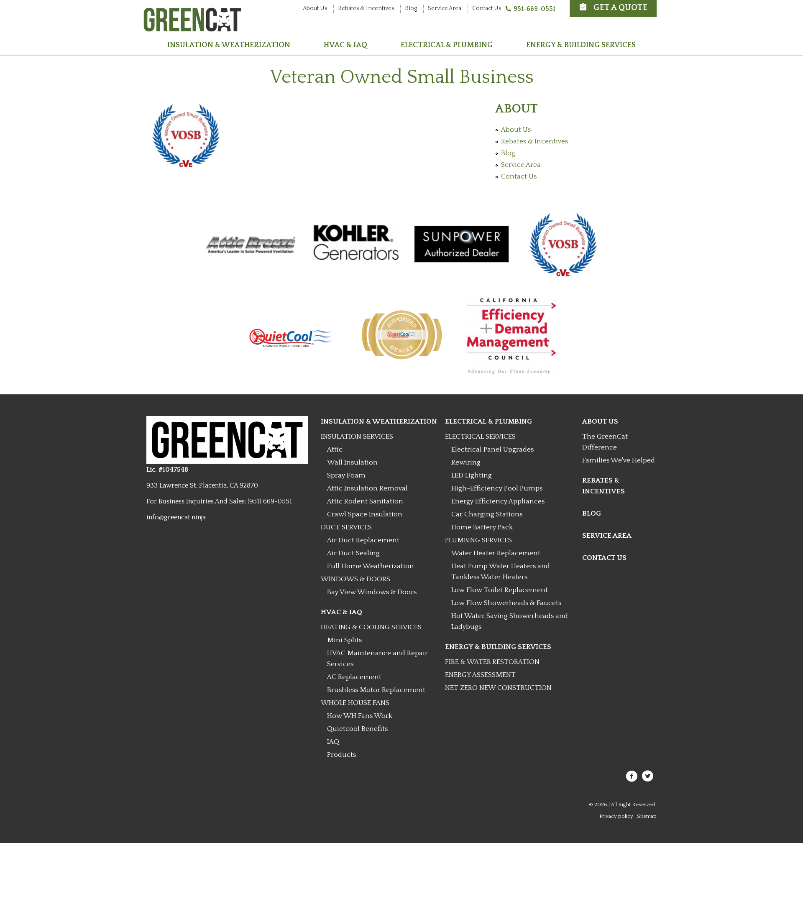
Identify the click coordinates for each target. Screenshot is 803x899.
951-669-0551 (534, 9)
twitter (648, 776)
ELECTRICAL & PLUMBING (447, 45)
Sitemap (647, 816)
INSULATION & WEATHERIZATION (228, 45)
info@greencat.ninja (176, 517)
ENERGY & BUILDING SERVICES (581, 45)
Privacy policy (616, 816)
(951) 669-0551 (270, 501)
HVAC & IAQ (345, 45)
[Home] (192, 28)
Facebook (631, 776)
